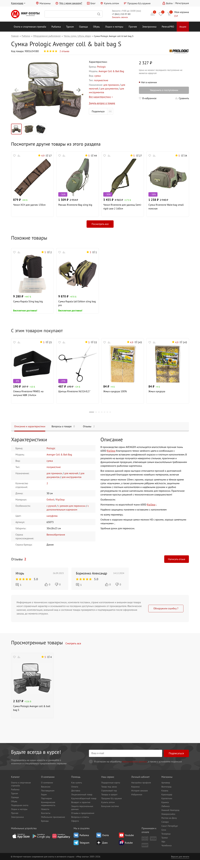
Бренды (45, 820)
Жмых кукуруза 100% (115, 391)
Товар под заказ (109, 786)
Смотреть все (73, 643)
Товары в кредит (109, 794)
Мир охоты (25, 14)
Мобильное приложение (53, 816)
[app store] (21, 836)
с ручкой (51, 505)
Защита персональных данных (82, 808)
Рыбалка (56, 26)
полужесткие (101, 80)
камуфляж (52, 515)
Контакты (45, 813)
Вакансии (45, 786)
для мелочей (71, 473)
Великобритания (56, 534)
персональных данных (134, 761)
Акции (182, 26)
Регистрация (182, 3)
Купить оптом (111, 3)
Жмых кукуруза (156, 391)
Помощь (75, 776)
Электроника (149, 26)
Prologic (101, 66)
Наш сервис (107, 776)
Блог (92, 3)
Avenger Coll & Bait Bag (111, 71)
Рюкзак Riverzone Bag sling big (75, 204)
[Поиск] (73, 14)
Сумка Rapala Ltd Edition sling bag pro (77, 303)
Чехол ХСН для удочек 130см (29, 204)
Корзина (135, 786)
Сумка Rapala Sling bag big (28, 301)
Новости (45, 809)
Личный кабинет (140, 776)
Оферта (75, 820)
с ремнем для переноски (71, 505)
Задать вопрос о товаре (102, 103)
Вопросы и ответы (80, 816)
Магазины (45, 3)
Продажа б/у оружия (138, 3)
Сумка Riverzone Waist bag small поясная (166, 206)
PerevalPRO (168, 26)
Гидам (44, 794)
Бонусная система (110, 806)
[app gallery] (61, 836)
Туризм (70, 26)
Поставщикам (47, 790)
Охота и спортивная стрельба (30, 26)
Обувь (96, 26)
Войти (169, 3)
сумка (97, 75)
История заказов (139, 790)
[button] (16, 90)
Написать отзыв (176, 559)
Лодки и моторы (114, 26)
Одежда (83, 26)
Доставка (75, 790)
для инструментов (71, 477)
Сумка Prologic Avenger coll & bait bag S (31, 708)
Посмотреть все (100, 224)
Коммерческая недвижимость (48, 804)
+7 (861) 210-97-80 (121, 14)
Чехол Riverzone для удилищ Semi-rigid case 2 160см (122, 206)
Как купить (76, 782)
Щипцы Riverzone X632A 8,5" (74, 391)
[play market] (41, 836)
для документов (109, 88)
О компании (48, 776)
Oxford (50, 499)
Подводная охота (19, 805)
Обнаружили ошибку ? (165, 608)
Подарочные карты (110, 782)
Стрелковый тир (109, 790)
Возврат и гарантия (80, 802)
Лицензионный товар (81, 794)
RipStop (60, 499)
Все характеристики (100, 96)
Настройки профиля (141, 782)
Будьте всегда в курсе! (36, 751)
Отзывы (89, 426)
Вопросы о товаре (63, 426)
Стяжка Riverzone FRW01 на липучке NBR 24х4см (28, 393)
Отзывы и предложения (82, 813)
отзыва (64, 51)
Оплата (74, 786)
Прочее (133, 26)
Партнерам (46, 798)
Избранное (136, 794)
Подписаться (176, 753)
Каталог (15, 776)
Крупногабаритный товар (83, 798)
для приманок (111, 84)
